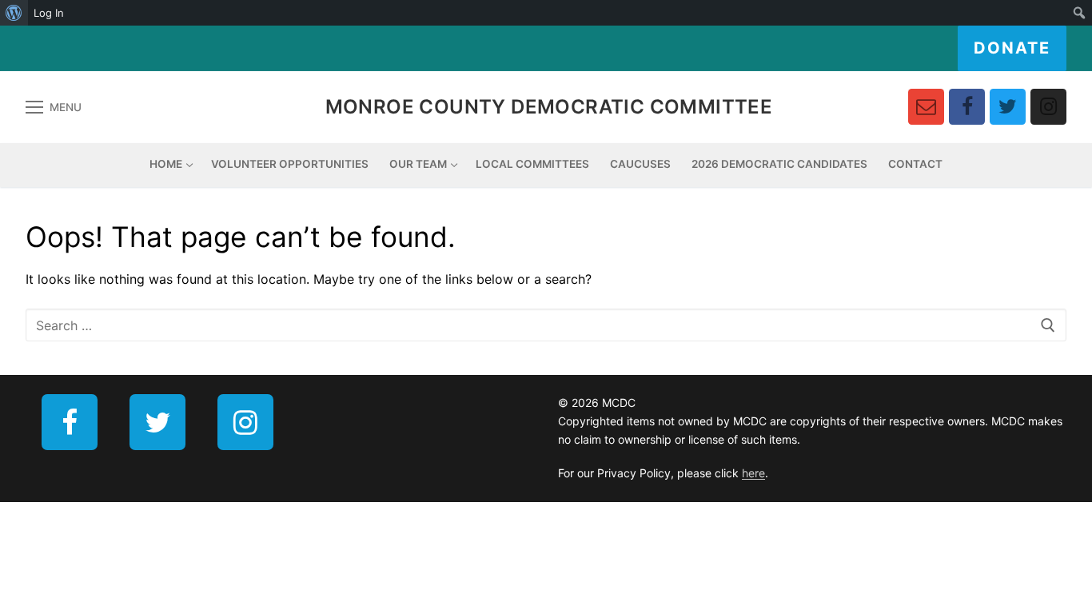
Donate (1012, 48)
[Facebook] (967, 107)
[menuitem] (14, 13)
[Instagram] (1048, 107)
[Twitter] (1008, 107)
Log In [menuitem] (49, 12)
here (753, 473)
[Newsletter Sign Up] (926, 107)
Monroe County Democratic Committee (549, 106)
